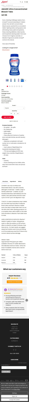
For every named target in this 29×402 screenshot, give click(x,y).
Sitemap (14, 332)
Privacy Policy (16, 389)
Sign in (11, 330)
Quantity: (14, 110)
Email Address (5, 365)
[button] (2, 300)
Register (17, 330)
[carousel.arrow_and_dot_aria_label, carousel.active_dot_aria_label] (7, 86)
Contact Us (14, 327)
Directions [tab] (5, 181)
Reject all (14, 396)
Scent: (14, 105)
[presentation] (14, 259)
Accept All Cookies (14, 399)
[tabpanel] (14, 209)
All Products (14, 341)
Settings (14, 393)
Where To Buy (14, 328)
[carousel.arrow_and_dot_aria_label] (9, 86)
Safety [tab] (19, 181)
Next (25, 80)
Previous (3, 80)
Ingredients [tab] (13, 181)
